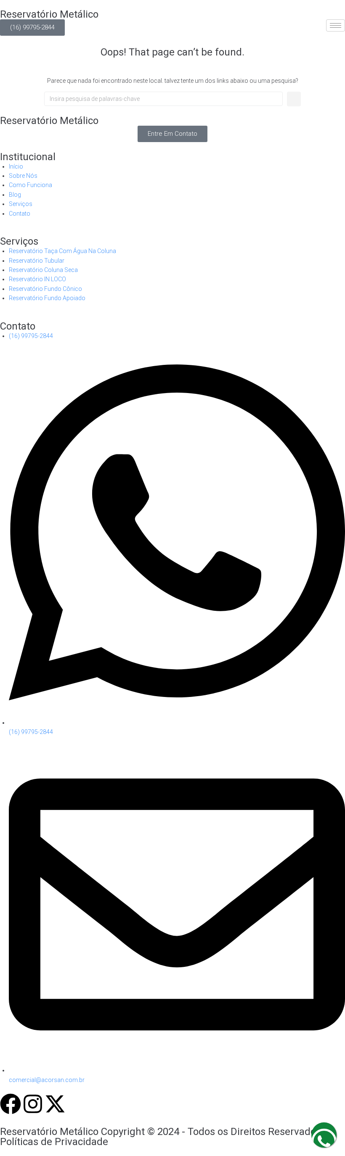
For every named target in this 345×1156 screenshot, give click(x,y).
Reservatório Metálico (49, 14)
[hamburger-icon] (335, 25)
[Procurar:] (163, 99)
